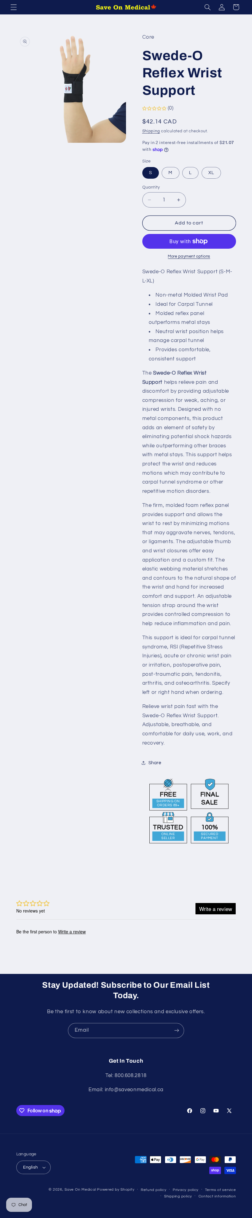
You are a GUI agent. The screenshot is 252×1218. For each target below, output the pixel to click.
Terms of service (220, 1190)
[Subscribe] (177, 1030)
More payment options (189, 257)
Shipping (151, 131)
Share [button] (154, 763)
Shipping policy (178, 1196)
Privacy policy (186, 1190)
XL (211, 172)
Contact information (217, 1196)
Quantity (151, 187)
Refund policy (154, 1190)
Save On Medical (80, 1189)
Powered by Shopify (115, 1189)
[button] (13, 7)
